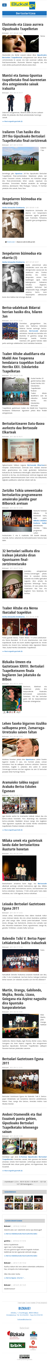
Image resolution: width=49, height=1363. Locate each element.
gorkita (7, 1241)
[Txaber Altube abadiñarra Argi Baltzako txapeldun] (9, 1199)
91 (23, 1182)
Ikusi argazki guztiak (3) (13, 651)
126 (44, 1182)
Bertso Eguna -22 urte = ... (15, 1278)
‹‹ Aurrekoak (8, 1182)
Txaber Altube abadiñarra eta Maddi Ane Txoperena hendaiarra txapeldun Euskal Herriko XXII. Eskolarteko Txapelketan (23, 362)
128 (21, 1184)
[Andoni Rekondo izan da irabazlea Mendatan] (9, 1206)
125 (41, 1182)
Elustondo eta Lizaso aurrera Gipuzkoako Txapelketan (22, 26)
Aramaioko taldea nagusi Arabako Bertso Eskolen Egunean (20, 786)
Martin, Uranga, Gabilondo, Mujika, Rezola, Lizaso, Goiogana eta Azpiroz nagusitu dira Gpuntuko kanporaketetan (24, 999)
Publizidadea (41, 1303)
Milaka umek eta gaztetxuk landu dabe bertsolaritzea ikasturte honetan (22, 844)
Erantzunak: (11, 242)
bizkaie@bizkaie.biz (24, 1319)
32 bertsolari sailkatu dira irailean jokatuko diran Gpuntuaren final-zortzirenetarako (21, 557)
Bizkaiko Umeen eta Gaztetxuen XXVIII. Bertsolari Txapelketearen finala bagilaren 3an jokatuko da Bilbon (23, 670)
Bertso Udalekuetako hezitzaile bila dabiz (21, 1234)
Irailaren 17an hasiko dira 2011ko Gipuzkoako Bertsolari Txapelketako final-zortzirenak (24, 136)
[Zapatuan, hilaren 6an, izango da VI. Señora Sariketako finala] (38, 1206)
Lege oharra (31, 1303)
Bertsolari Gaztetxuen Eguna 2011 (22, 1061)
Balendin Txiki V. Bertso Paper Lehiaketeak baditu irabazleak (24, 940)
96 (35, 1182)
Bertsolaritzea (25, 13)
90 (21, 1182)
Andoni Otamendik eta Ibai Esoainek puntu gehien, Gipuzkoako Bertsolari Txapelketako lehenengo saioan (22, 1123)
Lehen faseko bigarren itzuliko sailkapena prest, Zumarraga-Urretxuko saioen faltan (24, 727)
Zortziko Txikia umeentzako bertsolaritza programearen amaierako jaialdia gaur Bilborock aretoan (22, 497)
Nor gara (22, 1303)
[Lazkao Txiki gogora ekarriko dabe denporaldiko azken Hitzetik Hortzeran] (28, 1206)
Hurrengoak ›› (28, 1184)
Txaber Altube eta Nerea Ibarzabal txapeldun (20, 610)
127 (18, 1184)
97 (37, 1182)
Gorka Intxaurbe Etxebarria (13, 207)
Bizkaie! (7, 1226)
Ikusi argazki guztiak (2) (13, 121)
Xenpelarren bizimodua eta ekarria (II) (21, 201)
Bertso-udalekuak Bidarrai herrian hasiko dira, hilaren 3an (22, 312)
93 (28, 1182)
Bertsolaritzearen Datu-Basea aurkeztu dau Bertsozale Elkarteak (23, 427)
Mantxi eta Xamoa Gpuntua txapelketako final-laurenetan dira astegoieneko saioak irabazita (24, 82)
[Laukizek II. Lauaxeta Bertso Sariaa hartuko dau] (18, 1199)
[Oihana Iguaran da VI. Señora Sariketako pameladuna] (18, 1206)
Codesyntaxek (22, 1359)
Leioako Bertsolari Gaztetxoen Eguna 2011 (23, 906)
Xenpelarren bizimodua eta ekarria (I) (21, 255)
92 (26, 1182)
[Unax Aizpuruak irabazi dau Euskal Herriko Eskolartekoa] (28, 1199)
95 (32, 1182)
